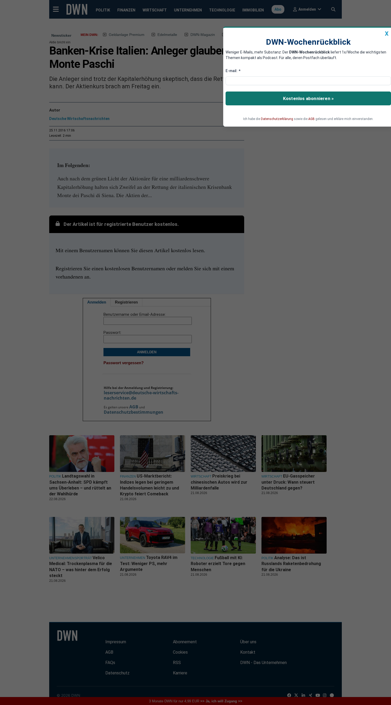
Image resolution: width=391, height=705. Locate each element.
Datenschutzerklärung (277, 119)
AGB (311, 119)
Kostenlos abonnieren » (308, 98)
